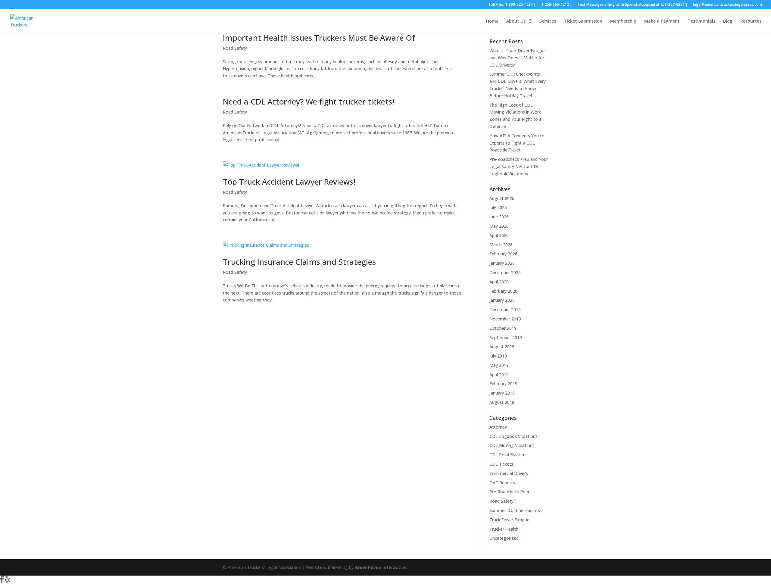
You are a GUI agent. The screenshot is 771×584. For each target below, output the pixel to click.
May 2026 (499, 226)
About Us (516, 21)
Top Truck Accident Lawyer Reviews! (289, 181)
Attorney (498, 427)
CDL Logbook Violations (513, 436)
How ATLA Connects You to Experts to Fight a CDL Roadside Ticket (517, 143)
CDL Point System (507, 455)
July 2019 (498, 356)
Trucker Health (503, 529)
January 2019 (502, 393)
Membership (623, 21)
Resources (750, 21)
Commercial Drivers (508, 473)
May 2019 (499, 365)
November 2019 (505, 319)
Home (492, 21)
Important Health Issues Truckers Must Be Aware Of (319, 37)
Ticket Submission (583, 21)
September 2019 (505, 337)
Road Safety (235, 48)
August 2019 (501, 346)
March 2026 (501, 245)
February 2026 (503, 254)
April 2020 (499, 282)
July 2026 (498, 207)
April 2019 (499, 374)
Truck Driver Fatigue (509, 520)
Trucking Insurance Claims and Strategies (299, 261)
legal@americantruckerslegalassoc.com (727, 5)
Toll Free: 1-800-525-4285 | (512, 5)
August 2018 (501, 402)
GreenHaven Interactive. (381, 567)
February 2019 (503, 383)
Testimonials (701, 21)
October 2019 (503, 328)
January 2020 (502, 300)
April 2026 (499, 235)
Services (547, 21)
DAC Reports (502, 483)
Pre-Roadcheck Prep (509, 492)
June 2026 (499, 217)
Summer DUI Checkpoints (514, 510)
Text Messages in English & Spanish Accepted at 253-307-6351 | (632, 5)
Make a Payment (662, 21)
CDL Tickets (501, 464)
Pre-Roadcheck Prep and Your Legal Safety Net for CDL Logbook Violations (518, 166)
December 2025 (505, 272)
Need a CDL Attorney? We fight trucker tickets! (308, 101)
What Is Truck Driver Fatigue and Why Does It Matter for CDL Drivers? (517, 58)
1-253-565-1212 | (556, 5)
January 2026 (502, 263)
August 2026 (501, 198)
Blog (727, 21)
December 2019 (505, 309)
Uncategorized (504, 538)
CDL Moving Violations (512, 445)
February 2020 (503, 291)
